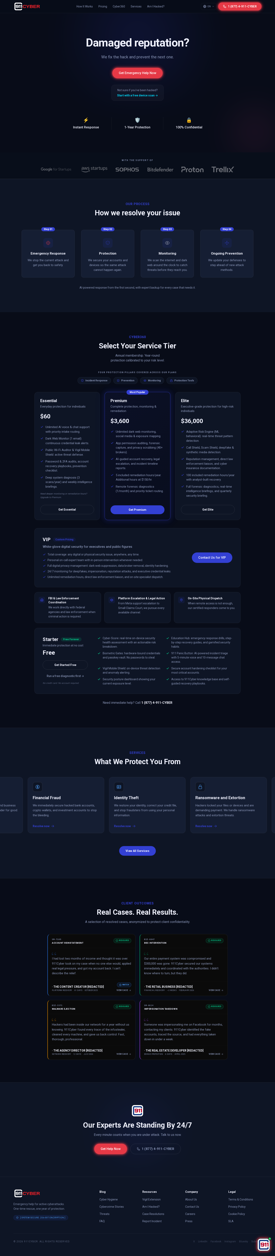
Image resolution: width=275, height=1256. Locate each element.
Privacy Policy (237, 1206)
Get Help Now (111, 1149)
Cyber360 (119, 6)
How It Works (85, 6)
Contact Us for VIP (212, 557)
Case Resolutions (153, 1214)
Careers (190, 1214)
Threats (104, 1214)
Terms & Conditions (240, 1199)
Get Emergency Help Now (137, 73)
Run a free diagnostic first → (65, 676)
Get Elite (207, 509)
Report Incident (152, 1221)
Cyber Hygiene (108, 1199)
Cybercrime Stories (111, 1206)
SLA (231, 1221)
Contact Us (192, 1206)
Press (188, 1221)
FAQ (102, 1221)
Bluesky (243, 1241)
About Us (191, 1199)
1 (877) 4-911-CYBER (158, 1149)
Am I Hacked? (155, 6)
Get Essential (67, 509)
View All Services (137, 850)
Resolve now (89, 826)
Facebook (216, 1241)
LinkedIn (202, 1241)
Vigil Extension (151, 1199)
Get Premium (137, 509)
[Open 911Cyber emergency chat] (263, 1244)
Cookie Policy (236, 1214)
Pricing (102, 6)
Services (136, 6)
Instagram (230, 1241)
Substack (256, 1241)
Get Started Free (65, 665)
